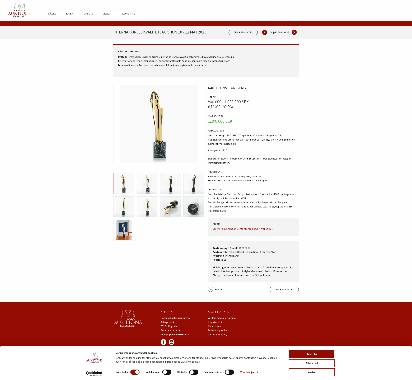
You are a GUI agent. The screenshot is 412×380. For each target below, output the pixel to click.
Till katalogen (243, 32)
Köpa (69, 13)
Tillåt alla (312, 354)
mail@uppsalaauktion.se (175, 334)
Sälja (52, 13)
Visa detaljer (247, 372)
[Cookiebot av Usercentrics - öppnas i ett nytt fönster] (94, 373)
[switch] (166, 372)
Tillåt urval (312, 363)
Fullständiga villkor (218, 330)
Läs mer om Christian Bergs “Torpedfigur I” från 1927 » (243, 228)
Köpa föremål (215, 322)
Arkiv (107, 13)
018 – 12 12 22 (172, 330)
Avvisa (311, 372)
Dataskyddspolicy (217, 334)
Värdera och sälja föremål (222, 317)
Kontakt (128, 13)
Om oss (88, 13)
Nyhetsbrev (214, 326)
